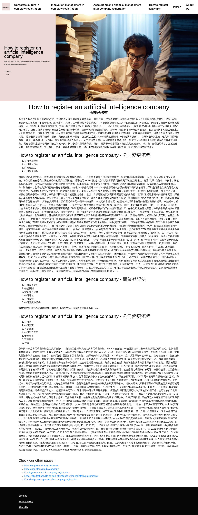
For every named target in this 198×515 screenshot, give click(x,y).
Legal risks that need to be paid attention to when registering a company (61, 476)
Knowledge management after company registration (50, 479)
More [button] (176, 6)
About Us (190, 6)
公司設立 (62, 233)
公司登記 (35, 243)
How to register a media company (41, 469)
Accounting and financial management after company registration (117, 6)
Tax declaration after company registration (61, 449)
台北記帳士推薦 (93, 449)
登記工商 (170, 212)
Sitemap (23, 496)
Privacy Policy (26, 501)
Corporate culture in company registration (27, 6)
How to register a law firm (158, 6)
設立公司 (33, 257)
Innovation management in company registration (67, 6)
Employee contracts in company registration (46, 472)
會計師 (101, 140)
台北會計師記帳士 (154, 373)
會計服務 (49, 439)
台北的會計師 (33, 126)
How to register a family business (41, 465)
